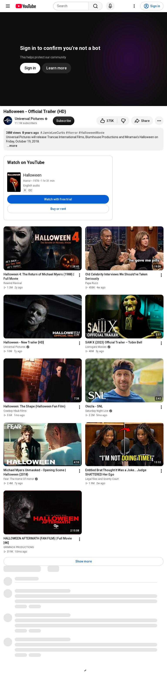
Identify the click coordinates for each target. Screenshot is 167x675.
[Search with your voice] (110, 6)
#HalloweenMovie (91, 132)
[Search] (95, 6)
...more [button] (12, 145)
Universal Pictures (29, 119)
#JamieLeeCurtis (52, 132)
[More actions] (159, 120)
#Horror (72, 132)
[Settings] (134, 6)
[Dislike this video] (123, 120)
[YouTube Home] (25, 6)
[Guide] (7, 6)
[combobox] (72, 6)
